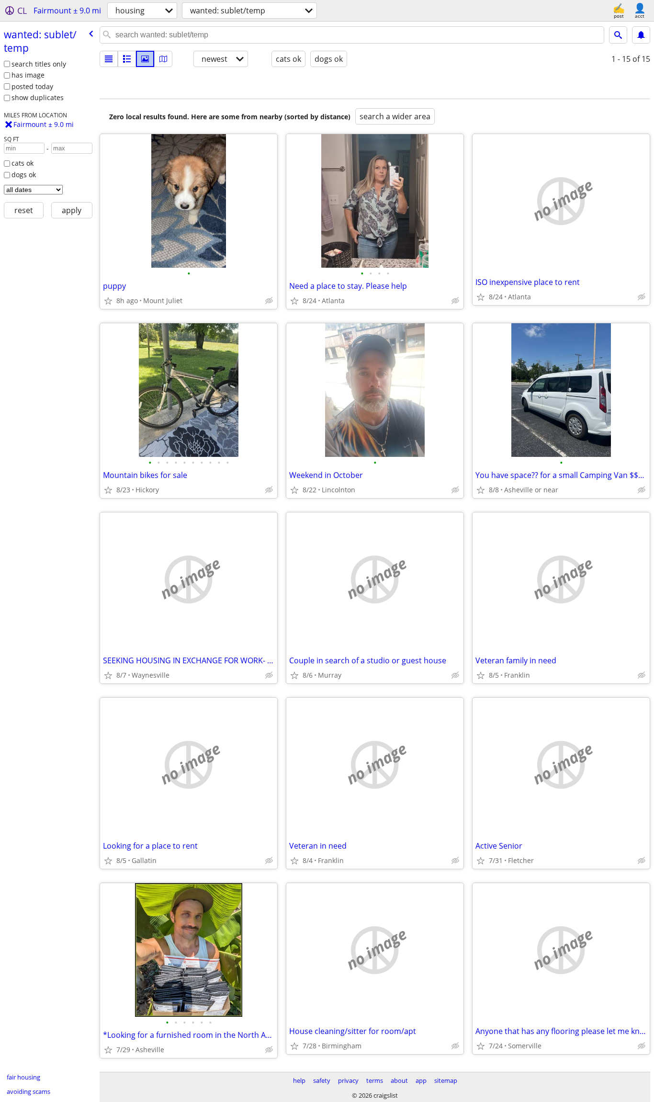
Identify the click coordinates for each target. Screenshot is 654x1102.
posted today (32, 86)
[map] (163, 59)
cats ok (22, 163)
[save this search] (641, 35)
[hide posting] (269, 301)
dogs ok (23, 174)
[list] (109, 59)
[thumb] (127, 59)
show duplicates (37, 97)
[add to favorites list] (108, 301)
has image (28, 75)
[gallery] (145, 59)
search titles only (38, 63)
